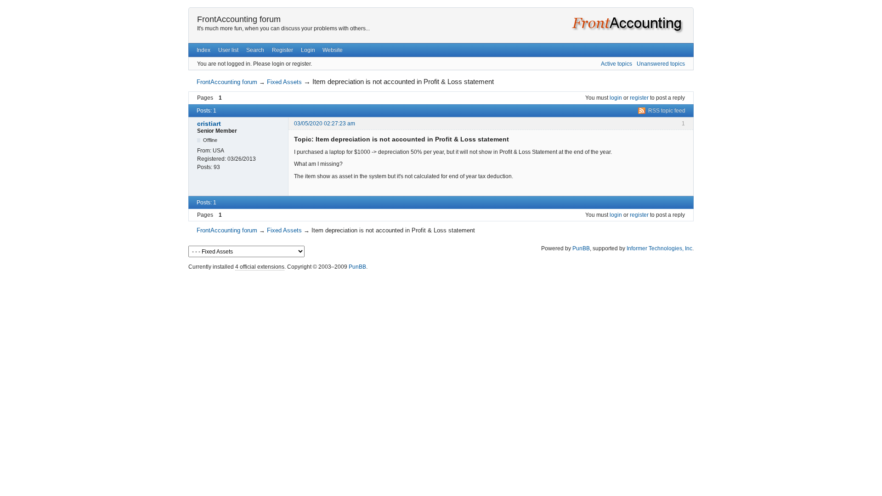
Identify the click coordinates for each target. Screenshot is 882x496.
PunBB (581, 248)
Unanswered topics (661, 64)
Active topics (616, 64)
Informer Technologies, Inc (659, 248)
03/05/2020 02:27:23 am (324, 123)
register (639, 98)
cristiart (209, 123)
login (616, 98)
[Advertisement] (441, 293)
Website (332, 50)
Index (203, 50)
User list (228, 50)
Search (255, 50)
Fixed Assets (284, 82)
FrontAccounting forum (239, 19)
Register (282, 50)
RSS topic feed (666, 110)
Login (308, 50)
